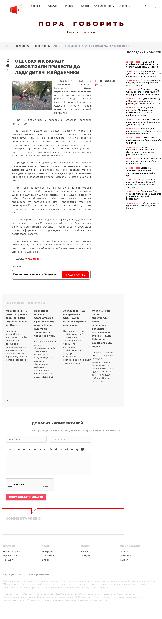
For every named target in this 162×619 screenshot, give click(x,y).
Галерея (85, 556)
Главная (35, 6)
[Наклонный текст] (14, 449)
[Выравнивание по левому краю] (29, 449)
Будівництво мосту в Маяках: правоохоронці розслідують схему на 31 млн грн (143, 101)
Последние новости (144, 52)
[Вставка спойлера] (82, 449)
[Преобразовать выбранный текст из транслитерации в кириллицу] (77, 449)
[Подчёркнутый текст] (19, 449)
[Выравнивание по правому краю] (40, 449)
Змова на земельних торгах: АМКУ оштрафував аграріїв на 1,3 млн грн (143, 172)
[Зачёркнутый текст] (24, 449)
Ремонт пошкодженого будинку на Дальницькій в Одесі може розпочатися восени (140, 151)
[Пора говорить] (13, 6)
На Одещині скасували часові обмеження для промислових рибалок (143, 131)
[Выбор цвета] (61, 449)
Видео (84, 552)
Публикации (10, 556)
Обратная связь (104, 6)
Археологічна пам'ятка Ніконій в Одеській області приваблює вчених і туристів (140, 183)
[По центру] (35, 449)
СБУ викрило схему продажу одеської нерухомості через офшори (143, 82)
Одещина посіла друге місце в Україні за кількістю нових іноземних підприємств (143, 73)
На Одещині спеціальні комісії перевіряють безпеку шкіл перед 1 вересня (142, 64)
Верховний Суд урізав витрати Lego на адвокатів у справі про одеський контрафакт (143, 195)
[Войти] (154, 6)
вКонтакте (126, 552)
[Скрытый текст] (66, 449)
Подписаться (76, 275)
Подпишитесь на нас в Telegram (34, 274)
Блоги (85, 6)
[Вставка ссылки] (50, 449)
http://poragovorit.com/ (68, 594)
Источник (16, 266)
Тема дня (8, 560)
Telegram (34, 259)
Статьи (52, 6)
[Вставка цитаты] (72, 449)
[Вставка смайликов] (45, 449)
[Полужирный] (9, 449)
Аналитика (48, 556)
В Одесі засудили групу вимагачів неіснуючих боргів (142, 205)
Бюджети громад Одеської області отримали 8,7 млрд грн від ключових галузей (142, 92)
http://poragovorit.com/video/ (19, 597)
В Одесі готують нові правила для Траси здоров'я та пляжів (143, 140)
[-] (8, 66)
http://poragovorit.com (34, 600)
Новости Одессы (12, 552)
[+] (8, 61)
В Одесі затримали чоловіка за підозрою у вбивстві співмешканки (143, 161)
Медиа (69, 6)
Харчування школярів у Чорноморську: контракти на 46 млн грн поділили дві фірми (140, 111)
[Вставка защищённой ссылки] (56, 449)
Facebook (125, 556)
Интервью (47, 552)
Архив (123, 6)
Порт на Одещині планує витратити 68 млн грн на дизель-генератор (143, 122)
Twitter (124, 560)
